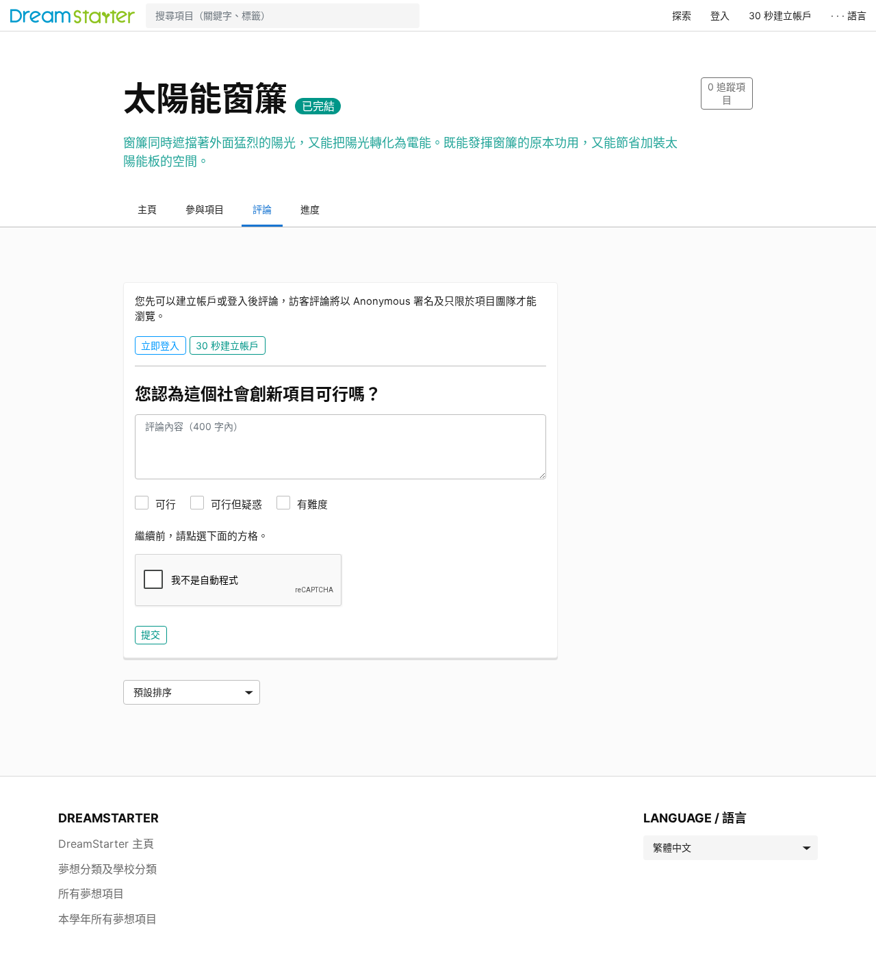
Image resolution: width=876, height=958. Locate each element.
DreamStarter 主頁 (106, 843)
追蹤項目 (726, 93)
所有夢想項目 (91, 893)
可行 (165, 505)
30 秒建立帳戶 (780, 15)
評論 (262, 209)
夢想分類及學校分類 (107, 869)
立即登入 (160, 345)
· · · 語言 (848, 15)
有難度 (312, 505)
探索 (681, 15)
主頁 (147, 209)
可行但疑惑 (236, 505)
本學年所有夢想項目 (107, 919)
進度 (310, 209)
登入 (720, 15)
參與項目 (204, 209)
